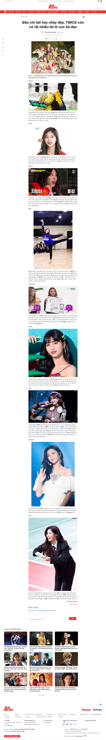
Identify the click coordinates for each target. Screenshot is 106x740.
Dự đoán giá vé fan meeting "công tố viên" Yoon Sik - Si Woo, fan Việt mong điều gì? (15, 648)
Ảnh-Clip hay (72, 11)
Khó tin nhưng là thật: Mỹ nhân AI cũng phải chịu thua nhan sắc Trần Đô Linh (65, 689)
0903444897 (48, 722)
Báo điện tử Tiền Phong (53, 6)
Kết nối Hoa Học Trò (41, 716)
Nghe (3, 39)
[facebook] (98, 1)
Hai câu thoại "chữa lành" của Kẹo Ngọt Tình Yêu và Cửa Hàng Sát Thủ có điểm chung (15, 689)
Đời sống (11, 11)
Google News (83, 17)
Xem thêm (101, 12)
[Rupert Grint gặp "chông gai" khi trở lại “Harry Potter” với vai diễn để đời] (66, 659)
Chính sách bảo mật (90, 720)
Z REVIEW (80, 11)
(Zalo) (34, 722)
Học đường (31, 11)
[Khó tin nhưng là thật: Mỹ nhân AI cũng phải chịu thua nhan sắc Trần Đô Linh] (66, 679)
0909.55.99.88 (29, 722)
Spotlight (87, 11)
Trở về (3, 55)
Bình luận (3, 51)
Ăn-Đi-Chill (63, 11)
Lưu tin (3, 47)
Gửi (73, 618)
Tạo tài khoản (40, 610)
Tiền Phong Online (43, 1)
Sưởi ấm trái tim (61, 714)
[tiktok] (71, 724)
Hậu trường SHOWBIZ (53, 11)
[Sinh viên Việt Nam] (97, 710)
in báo (56, 38)
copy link (53, 38)
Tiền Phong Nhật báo (55, 1)
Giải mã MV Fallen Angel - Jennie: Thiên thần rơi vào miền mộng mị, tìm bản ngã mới (39, 689)
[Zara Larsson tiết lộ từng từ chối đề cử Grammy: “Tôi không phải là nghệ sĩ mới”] (41, 638)
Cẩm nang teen (83, 714)
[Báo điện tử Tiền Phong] (86, 710)
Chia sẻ (3, 43)
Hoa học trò (8, 708)
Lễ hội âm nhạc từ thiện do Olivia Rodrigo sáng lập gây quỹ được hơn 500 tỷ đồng (66, 648)
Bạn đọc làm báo (12, 736)
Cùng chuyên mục (12, 629)
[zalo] (75, 724)
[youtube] (101, 1)
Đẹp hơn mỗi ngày (41, 11)
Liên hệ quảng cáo (30, 720)
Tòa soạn (6, 720)
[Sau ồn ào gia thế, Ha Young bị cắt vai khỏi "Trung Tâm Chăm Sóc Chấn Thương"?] (15, 659)
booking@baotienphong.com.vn (33, 724)
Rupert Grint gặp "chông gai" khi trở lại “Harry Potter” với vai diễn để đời (66, 668)
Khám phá (18, 11)
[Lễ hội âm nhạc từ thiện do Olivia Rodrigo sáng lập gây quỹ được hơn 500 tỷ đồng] (66, 638)
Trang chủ (5, 12)
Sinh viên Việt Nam (68, 1)
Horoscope (94, 11)
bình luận (59, 38)
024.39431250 (9, 725)
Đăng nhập (31, 610)
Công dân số (18, 716)
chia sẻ (46, 38)
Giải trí (24, 11)
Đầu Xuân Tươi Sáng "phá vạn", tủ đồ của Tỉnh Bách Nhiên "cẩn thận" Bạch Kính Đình (40, 669)
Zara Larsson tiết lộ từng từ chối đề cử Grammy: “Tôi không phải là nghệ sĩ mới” (40, 648)
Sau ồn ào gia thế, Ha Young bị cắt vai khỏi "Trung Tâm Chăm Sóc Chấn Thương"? (15, 669)
